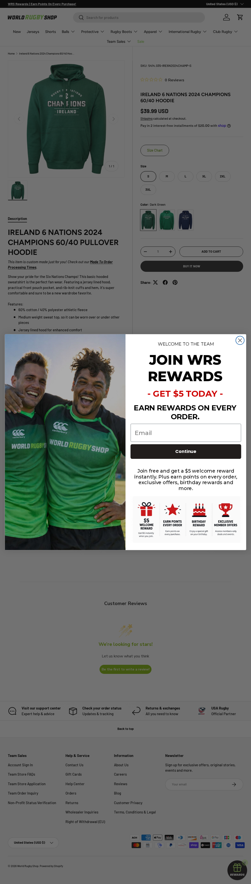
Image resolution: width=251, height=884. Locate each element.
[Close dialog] (240, 340)
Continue (185, 451)
